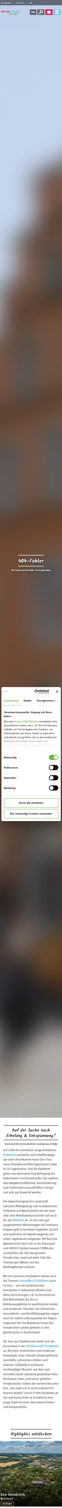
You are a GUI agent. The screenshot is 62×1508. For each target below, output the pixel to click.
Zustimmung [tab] (11, 700)
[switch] (53, 767)
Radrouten (10, 1155)
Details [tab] (27, 700)
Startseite (20, 3)
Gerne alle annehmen (31, 802)
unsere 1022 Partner (25, 721)
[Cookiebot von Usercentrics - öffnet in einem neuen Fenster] (36, 692)
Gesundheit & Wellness (34, 1281)
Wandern (18, 1220)
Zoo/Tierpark (7, 1504)
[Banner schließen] (57, 691)
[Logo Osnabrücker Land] (11, 12)
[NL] (33, 12)
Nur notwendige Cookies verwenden (31, 813)
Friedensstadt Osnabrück (42, 1346)
